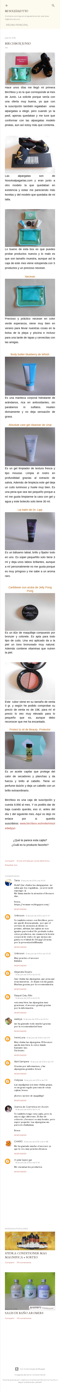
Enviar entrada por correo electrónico (33, 861)
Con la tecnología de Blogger (32, 1369)
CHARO (18, 1141)
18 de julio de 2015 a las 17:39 (27, 1162)
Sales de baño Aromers (24, 1313)
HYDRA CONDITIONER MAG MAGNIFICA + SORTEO (26, 1255)
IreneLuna (19, 1037)
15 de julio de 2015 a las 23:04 (35, 1019)
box (15, 865)
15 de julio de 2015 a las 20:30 (38, 953)
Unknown (19, 915)
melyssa (18, 1080)
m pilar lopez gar (23, 1160)
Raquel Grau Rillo (23, 995)
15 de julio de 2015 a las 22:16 (27, 998)
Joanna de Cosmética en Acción (31, 1106)
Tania (17, 880)
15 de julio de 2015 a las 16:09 (33, 880)
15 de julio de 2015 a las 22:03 (27, 974)
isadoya (18, 1019)
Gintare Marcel (38, 1375)
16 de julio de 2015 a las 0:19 (38, 1037)
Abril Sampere (21, 1061)
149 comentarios (24, 1318)
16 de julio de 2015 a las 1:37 (42, 1061)
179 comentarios (24, 1262)
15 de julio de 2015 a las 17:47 (38, 915)
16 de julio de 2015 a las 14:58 (36, 1141)
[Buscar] (53, 5)
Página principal (17, 25)
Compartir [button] (9, 861)
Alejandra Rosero (23, 972)
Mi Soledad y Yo (16, 11)
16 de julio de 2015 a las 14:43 (27, 1109)
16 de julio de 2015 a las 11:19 (36, 1080)
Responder (20, 909)
